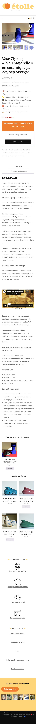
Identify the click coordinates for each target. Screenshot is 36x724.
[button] (30, 26)
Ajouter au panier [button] (9, 489)
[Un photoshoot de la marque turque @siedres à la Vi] (20, 697)
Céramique (12, 150)
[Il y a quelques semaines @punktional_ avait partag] (9, 697)
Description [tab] (19, 166)
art (9, 153)
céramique (25, 153)
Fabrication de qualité (17, 571)
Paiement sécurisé (18, 602)
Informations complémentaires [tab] (19, 171)
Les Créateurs (19, 150)
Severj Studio (26, 150)
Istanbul (4, 156)
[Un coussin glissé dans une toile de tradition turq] (26, 697)
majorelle (9, 156)
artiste (17, 153)
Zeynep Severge (19, 156)
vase (13, 156)
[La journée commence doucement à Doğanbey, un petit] (3, 697)
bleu (20, 153)
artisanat (12, 153)
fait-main (30, 153)
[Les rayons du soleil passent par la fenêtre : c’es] (15, 697)
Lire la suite (9, 468)
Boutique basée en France (18, 587)
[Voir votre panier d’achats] (28, 18)
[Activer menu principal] (2, 19)
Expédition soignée (17, 618)
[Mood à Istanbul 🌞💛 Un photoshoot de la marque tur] (32, 697)
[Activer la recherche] (34, 18)
